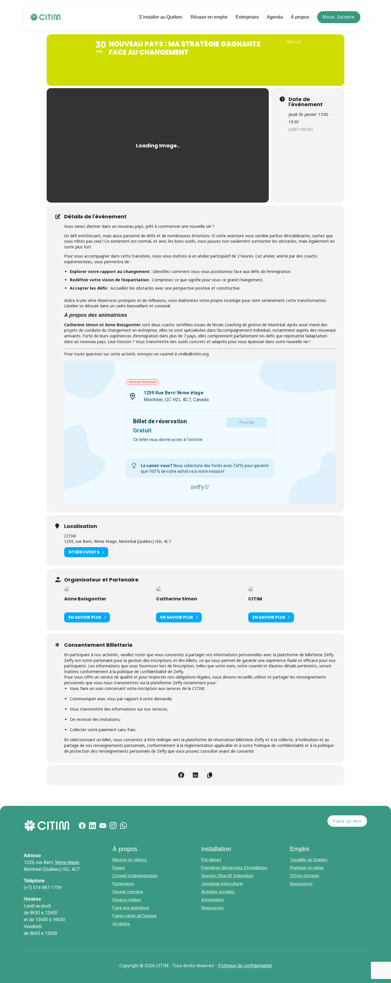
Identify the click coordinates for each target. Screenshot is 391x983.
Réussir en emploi (209, 17)
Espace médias (126, 899)
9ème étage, (67, 862)
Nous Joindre (339, 17)
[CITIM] (45, 17)
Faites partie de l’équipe (134, 915)
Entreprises (247, 17)
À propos (300, 17)
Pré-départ (211, 859)
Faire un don (347, 821)
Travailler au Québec (309, 859)
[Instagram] (113, 825)
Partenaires (123, 883)
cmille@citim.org (193, 354)
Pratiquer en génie (307, 867)
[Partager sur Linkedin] (195, 775)
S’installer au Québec (161, 17)
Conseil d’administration (135, 875)
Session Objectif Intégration (227, 875)
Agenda (275, 17)
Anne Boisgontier (85, 599)
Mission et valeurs (129, 859)
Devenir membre (127, 891)
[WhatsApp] (123, 825)
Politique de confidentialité (245, 965)
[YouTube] (102, 825)
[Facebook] (82, 825)
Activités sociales (217, 891)
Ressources (212, 907)
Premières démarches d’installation (234, 867)
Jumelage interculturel (222, 883)
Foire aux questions (130, 907)
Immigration (212, 899)
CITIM (255, 599)
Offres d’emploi (304, 875)
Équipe (118, 867)
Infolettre (121, 923)
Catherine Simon (176, 599)
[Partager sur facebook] (181, 775)
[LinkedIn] (92, 825)
